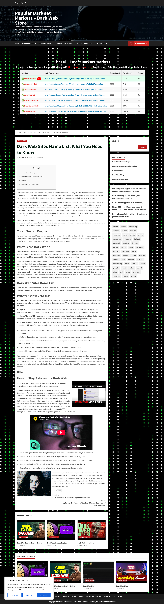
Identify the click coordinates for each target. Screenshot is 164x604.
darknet (137, 239)
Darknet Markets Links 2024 (32, 176)
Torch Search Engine (29, 173)
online (142, 264)
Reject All (29, 595)
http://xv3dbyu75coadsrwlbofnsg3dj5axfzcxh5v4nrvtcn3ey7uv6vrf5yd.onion (75, 100)
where (125, 276)
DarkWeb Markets (46, 44)
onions (134, 264)
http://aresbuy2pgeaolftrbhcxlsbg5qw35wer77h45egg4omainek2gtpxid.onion (75, 95)
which (133, 276)
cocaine (133, 231)
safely (132, 268)
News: (23, 180)
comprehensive (129, 235)
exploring (139, 247)
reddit (124, 268)
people (116, 268)
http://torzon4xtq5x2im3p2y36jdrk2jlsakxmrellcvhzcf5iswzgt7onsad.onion (74, 89)
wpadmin (21, 157)
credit (140, 235)
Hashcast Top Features (30, 184)
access (123, 226)
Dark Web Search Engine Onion (31, 530)
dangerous (117, 239)
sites (59, 490)
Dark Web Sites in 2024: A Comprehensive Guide (71, 496)
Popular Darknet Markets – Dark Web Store (36, 18)
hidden (125, 255)
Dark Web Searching (92, 530)
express (116, 251)
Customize (14, 595)
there (128, 272)
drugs (115, 247)
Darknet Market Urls (85, 44)
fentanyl (125, 251)
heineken (116, 255)
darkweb (116, 243)
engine (123, 247)
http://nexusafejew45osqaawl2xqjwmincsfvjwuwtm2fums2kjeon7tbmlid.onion (75, 78)
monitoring (117, 264)
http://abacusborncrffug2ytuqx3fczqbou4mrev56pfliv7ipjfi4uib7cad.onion (74, 84)
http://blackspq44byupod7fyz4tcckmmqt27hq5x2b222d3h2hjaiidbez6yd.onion (76, 106)
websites (116, 276)
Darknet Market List (65, 44)
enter (131, 247)
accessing (133, 226)
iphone (115, 259)
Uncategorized (22, 140)
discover (135, 243)
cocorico (116, 235)
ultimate (136, 272)
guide (134, 251)
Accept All (43, 595)
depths (126, 243)
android (116, 231)
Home (17, 44)
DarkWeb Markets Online (84, 601)
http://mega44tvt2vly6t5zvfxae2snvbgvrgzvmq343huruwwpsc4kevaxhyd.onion (75, 111)
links (123, 259)
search (139, 268)
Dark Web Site (117, 170)
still (121, 272)
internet (142, 255)
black (124, 231)
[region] (29, 588)
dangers (128, 239)
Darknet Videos (141, 44)
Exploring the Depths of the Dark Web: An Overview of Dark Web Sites (83, 503)
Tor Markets (102, 44)
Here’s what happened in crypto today (127, 202)
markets (140, 259)
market (131, 259)
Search (115, 141)
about (115, 226)
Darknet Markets (29, 44)
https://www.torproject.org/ (80, 67)
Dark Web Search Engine (61, 530)
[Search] (126, 44)
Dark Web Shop (118, 175)
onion (127, 264)
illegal (134, 255)
